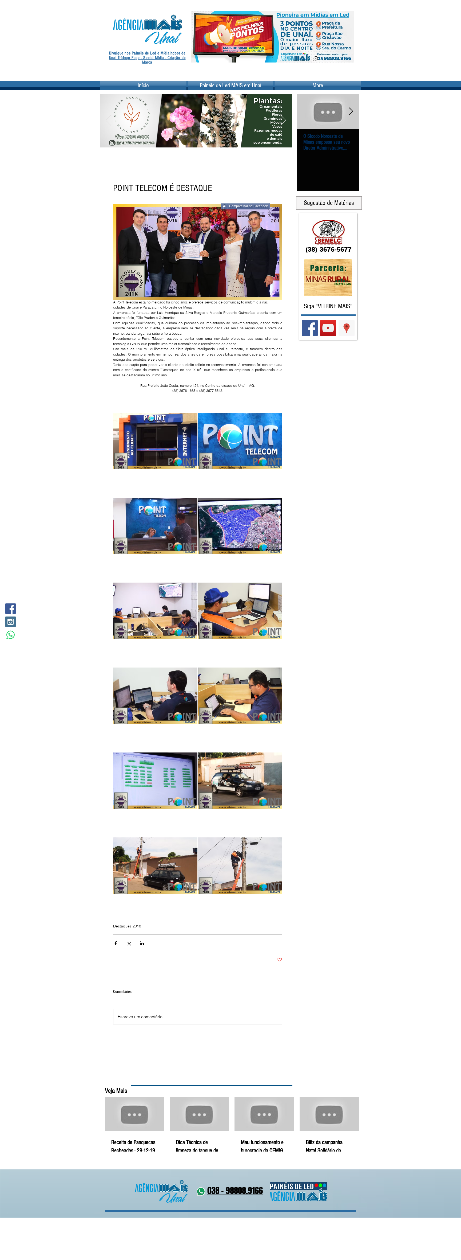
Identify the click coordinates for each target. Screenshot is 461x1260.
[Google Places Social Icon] (347, 328)
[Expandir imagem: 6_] (240, 610)
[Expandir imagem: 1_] (155, 441)
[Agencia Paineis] (272, 54)
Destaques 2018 (127, 926)
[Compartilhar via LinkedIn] (141, 943)
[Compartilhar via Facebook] (115, 943)
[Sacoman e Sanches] (206, 140)
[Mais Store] (186, 140)
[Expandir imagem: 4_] (240, 525)
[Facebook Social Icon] (10, 608)
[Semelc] (199, 140)
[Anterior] (198, 37)
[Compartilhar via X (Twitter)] (128, 943)
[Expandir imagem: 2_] (240, 441)
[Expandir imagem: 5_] (155, 610)
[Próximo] (346, 37)
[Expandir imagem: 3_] (155, 525)
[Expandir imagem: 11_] (155, 865)
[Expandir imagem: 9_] (155, 780)
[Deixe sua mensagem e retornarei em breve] (10, 635)
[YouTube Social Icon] (328, 328)
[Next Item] (350, 111)
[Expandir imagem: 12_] (240, 865)
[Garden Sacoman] (192, 140)
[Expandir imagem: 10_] (240, 780)
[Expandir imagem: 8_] (240, 695)
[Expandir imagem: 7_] (155, 695)
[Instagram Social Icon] (10, 622)
